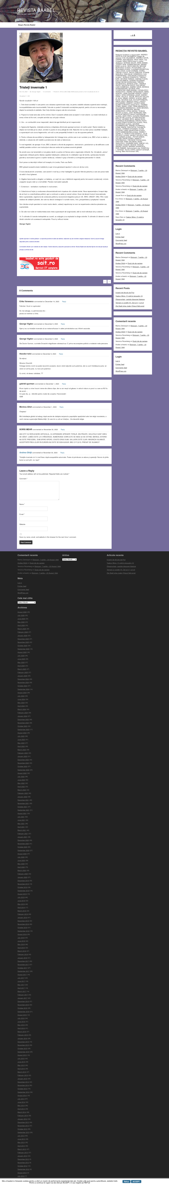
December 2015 (23, 1042)
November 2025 (23, 642)
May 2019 (21, 904)
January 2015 (22, 1078)
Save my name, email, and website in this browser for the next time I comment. (47, 537)
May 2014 (21, 1105)
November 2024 (23, 682)
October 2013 (22, 1129)
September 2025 (23, 649)
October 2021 (22, 807)
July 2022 (21, 776)
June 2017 (21, 981)
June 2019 (21, 900)
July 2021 (21, 817)
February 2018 (23, 954)
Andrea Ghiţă (25, 452)
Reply (64, 301)
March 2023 (22, 749)
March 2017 (22, 991)
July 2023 (21, 736)
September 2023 (23, 729)
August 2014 (22, 1095)
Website (22, 524)
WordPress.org (121, 243)
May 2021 (21, 823)
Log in (118, 233)
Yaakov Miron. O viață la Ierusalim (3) (129, 296)
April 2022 (21, 786)
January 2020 (22, 877)
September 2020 (23, 850)
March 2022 (22, 790)
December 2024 (23, 679)
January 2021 (22, 837)
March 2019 (22, 911)
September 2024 (23, 689)
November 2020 (23, 843)
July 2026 (21, 615)
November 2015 (23, 1045)
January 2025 (22, 676)
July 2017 (21, 978)
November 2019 (23, 884)
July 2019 (21, 897)
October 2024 (22, 686)
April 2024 (21, 706)
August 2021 (22, 813)
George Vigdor (36, 92)
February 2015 (23, 1075)
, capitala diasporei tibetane (130, 299)
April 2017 (21, 988)
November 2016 (23, 1005)
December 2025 (23, 639)
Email (22, 514)
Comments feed (121, 240)
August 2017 (22, 974)
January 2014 (22, 1119)
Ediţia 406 (70, 92)
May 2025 (21, 662)
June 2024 (21, 699)
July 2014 (21, 1099)
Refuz (126, 1181)
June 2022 (21, 780)
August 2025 (22, 652)
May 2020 (21, 864)
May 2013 (21, 1142)
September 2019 (23, 890)
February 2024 (23, 712)
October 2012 (22, 1166)
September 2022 (23, 770)
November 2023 (23, 723)
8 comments (47, 92)
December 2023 (23, 719)
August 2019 (22, 894)
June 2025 (21, 659)
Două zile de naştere (135, 176)
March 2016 (22, 1031)
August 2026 (22, 612)
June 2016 (21, 1021)
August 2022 (22, 773)
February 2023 (23, 753)
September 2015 (23, 1052)
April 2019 (21, 907)
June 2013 (21, 1139)
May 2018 (21, 944)
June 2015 (21, 1062)
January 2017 (22, 998)
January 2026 (22, 635)
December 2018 (23, 921)
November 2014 (23, 1085)
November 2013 (23, 1125)
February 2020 (23, 874)
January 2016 (22, 1038)
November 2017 (23, 964)
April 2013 (21, 1146)
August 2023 (22, 733)
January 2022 (22, 796)
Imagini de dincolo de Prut (125, 292)
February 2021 (23, 833)
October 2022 (22, 766)
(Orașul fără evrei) (130, 306)
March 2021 (22, 830)
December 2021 (23, 800)
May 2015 (21, 1065)
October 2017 (22, 968)
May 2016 (21, 1025)
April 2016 (21, 1028)
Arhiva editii (63, 92)
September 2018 (23, 931)
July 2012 (21, 1176)
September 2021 (23, 810)
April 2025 (21, 666)
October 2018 (22, 927)
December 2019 (23, 880)
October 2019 (22, 887)
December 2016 (23, 1001)
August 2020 (22, 854)
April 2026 (21, 625)
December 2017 (23, 961)
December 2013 (23, 1122)
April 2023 (21, 746)
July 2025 (21, 655)
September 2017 (23, 971)
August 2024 (22, 692)
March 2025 (22, 669)
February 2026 (23, 632)
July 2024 (21, 696)
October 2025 (22, 645)
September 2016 (23, 1011)
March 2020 (22, 870)
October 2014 (22, 1088)
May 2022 (21, 783)
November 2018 (23, 924)
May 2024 (21, 702)
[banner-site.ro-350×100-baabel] (39, 264)
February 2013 (23, 1152)
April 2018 (21, 947)
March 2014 (22, 1112)
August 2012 (22, 1173)
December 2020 (23, 840)
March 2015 (22, 1072)
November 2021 (23, 803)
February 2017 (23, 995)
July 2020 (21, 857)
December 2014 (23, 1082)
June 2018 (21, 941)
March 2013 (22, 1149)
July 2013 (21, 1136)
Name (22, 504)
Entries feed (120, 237)
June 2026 (21, 619)
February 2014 (23, 1115)
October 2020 (22, 847)
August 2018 (22, 934)
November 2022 (23, 763)
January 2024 (22, 716)
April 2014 (21, 1109)
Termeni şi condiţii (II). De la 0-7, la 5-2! (130, 303)
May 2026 (21, 622)
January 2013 (22, 1156)
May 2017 (21, 984)
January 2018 (22, 958)
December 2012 (23, 1159)
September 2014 (23, 1092)
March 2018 (22, 951)
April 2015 (21, 1068)
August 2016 (22, 1015)
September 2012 (23, 1169)
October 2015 (22, 1048)
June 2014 (21, 1102)
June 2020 (21, 860)
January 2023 (22, 756)
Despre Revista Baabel (26, 25)
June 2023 (21, 739)
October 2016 (22, 1008)
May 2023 (21, 743)
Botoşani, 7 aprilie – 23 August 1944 (46, 559)
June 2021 (21, 820)
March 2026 (22, 629)
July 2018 (21, 937)
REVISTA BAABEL (36, 10)
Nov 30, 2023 (23, 92)
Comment (23, 478)
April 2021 (21, 827)
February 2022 (23, 793)
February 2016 (23, 1035)
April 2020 (21, 867)
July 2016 (21, 1018)
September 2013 (23, 1132)
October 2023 (22, 726)
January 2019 (22, 917)
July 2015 (21, 1058)
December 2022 (23, 759)
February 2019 (23, 914)
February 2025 (23, 672)
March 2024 (22, 709)
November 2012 (23, 1162)
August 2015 (22, 1055)
